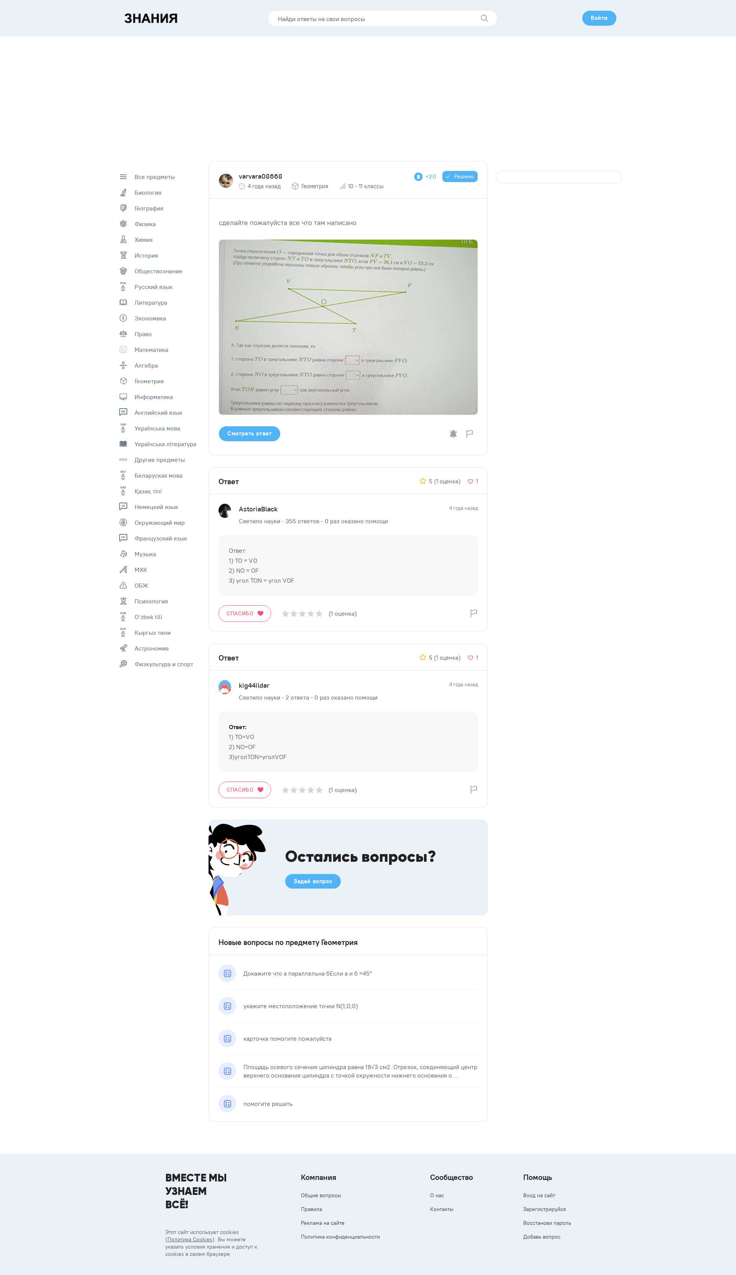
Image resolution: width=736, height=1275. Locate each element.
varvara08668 (261, 176)
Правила (311, 1209)
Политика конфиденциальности (340, 1236)
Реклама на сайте (323, 1222)
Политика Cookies (190, 1239)
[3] (302, 613)
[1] (285, 613)
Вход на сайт (539, 1195)
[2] (293, 613)
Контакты (441, 1209)
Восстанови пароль (547, 1222)
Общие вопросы (321, 1195)
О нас (437, 1195)
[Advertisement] (368, 94)
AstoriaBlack (258, 508)
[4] (310, 613)
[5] (319, 613)
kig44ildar (254, 685)
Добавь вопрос (541, 1236)
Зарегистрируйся (544, 1209)
